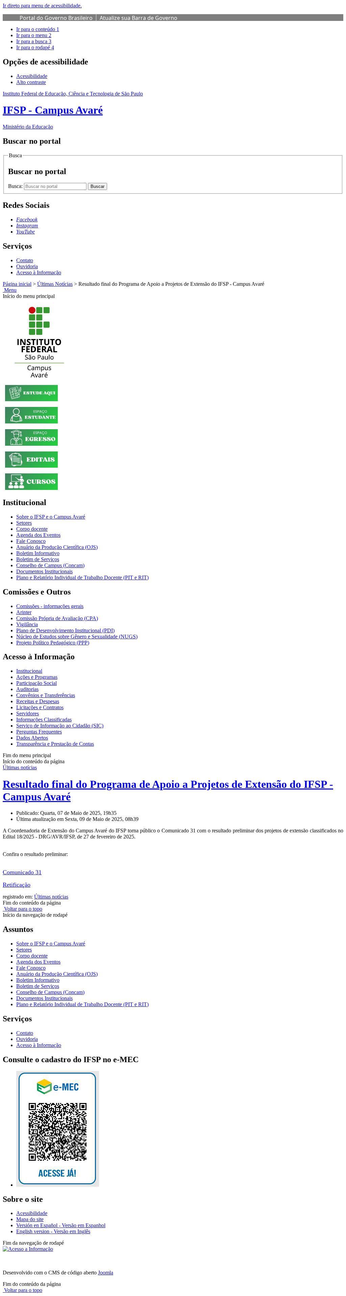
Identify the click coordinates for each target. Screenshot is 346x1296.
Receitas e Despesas (37, 701)
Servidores (27, 713)
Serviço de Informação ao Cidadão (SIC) (59, 725)
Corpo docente (32, 529)
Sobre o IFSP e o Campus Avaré (50, 517)
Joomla (105, 1272)
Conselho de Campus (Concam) (50, 565)
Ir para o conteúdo (37, 29)
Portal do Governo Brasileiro (56, 18)
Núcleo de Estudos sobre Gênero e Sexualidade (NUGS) (77, 636)
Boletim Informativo (37, 553)
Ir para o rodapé (35, 47)
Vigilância (27, 624)
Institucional (29, 671)
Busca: (16, 186)
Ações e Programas (36, 677)
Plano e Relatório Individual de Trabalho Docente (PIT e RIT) (82, 577)
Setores (24, 523)
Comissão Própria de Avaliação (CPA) (57, 618)
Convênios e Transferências (45, 695)
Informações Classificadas (44, 719)
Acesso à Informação (38, 272)
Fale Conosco (31, 541)
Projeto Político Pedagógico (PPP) (52, 642)
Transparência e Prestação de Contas (55, 744)
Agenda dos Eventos (38, 535)
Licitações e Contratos (40, 707)
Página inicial (17, 284)
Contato (24, 260)
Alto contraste (31, 82)
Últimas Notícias (55, 284)
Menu (10, 290)
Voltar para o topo (22, 909)
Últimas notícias (20, 767)
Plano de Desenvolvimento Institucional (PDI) (65, 630)
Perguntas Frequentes (39, 732)
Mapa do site (30, 1219)
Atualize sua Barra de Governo (138, 18)
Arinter (23, 612)
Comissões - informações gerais (49, 606)
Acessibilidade (31, 76)
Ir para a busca (33, 41)
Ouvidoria (27, 266)
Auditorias (27, 689)
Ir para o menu (33, 35)
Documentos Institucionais (44, 571)
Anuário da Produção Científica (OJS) (57, 547)
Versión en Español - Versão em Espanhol (60, 1225)
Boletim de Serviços (37, 559)
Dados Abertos (32, 738)
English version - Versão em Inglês (53, 1231)
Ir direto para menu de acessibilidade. (42, 5)
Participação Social (36, 683)
